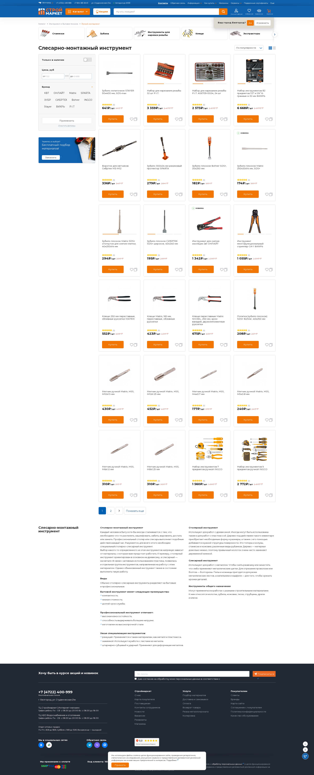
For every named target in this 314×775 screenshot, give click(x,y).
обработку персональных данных (227, 764)
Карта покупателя (145, 699)
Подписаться (266, 674)
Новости (139, 711)
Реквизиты (141, 719)
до (71, 76)
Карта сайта (237, 703)
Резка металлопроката (196, 711)
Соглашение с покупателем (246, 707)
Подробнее (171, 760)
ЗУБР (47, 99)
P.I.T (72, 106)
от (44, 76)
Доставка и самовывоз (195, 699)
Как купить (209, 3)
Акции (103, 11)
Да (250, 23)
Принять (120, 765)
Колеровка (189, 715)
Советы (235, 695)
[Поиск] (223, 11)
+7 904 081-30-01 (81, 3)
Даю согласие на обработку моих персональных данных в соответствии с (197, 679)
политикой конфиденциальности (239, 679)
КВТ (46, 93)
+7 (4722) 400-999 (64, 3)
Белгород (46, 2)
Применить (67, 120)
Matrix (72, 93)
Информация (194, 3)
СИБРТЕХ (61, 99)
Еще (272, 3)
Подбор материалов (194, 695)
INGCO (88, 99)
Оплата (187, 703)
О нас (138, 695)
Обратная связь (177, 3)
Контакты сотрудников (147, 707)
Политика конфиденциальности (248, 711)
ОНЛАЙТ (59, 93)
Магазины (223, 3)
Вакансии (140, 715)
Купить (112, 119)
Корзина (270, 14)
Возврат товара (192, 707)
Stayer (48, 106)
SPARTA (85, 93)
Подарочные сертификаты (256, 3)
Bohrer (75, 99)
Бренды (235, 699)
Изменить (263, 23)
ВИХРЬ (60, 106)
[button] (274, 34)
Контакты (163, 3)
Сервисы (235, 3)
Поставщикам (142, 703)
